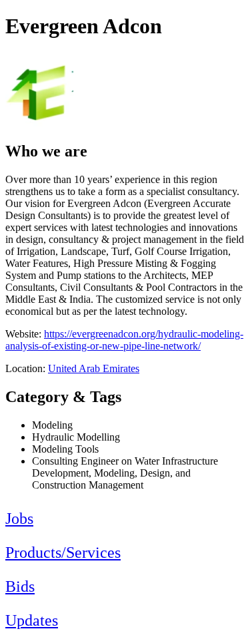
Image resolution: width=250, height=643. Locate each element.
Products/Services (63, 552)
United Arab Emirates (93, 368)
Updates (31, 620)
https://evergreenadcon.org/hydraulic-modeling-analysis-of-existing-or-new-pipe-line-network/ (124, 339)
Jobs (19, 518)
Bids (20, 586)
